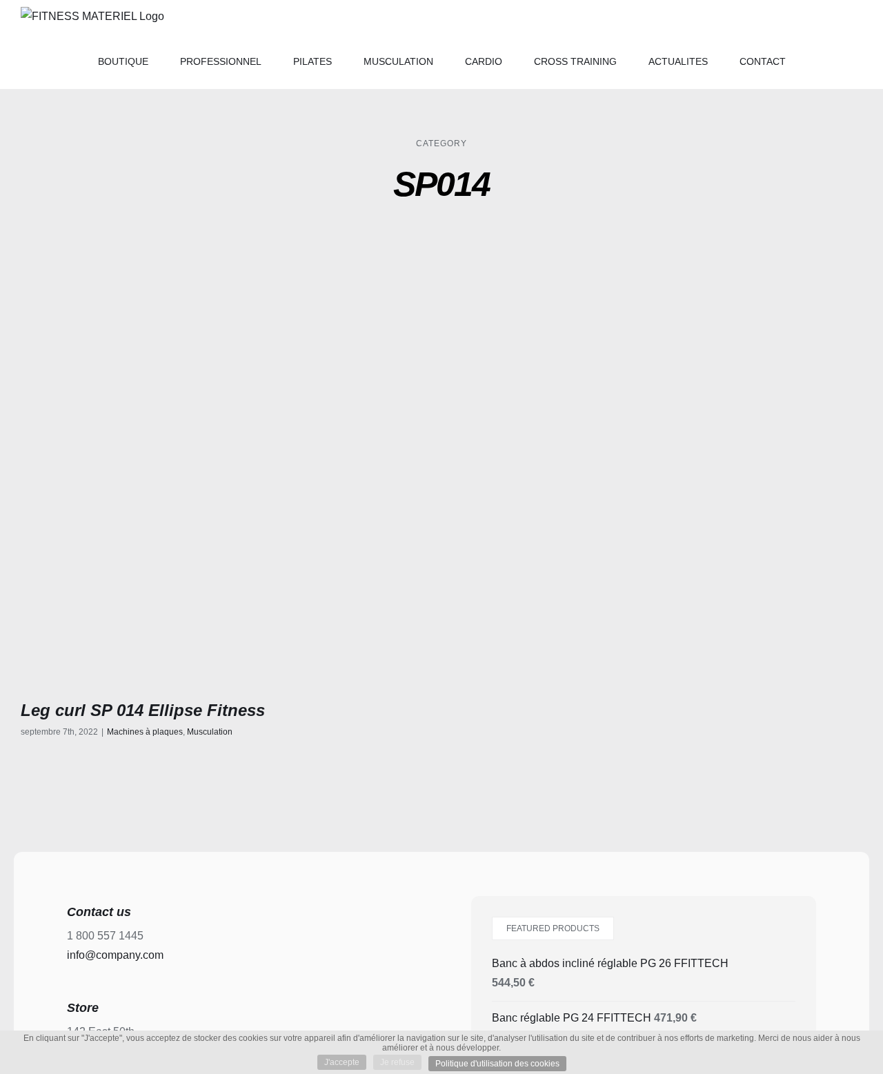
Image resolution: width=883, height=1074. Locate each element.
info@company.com (115, 955)
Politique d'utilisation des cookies (497, 1063)
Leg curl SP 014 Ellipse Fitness (143, 710)
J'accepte (341, 1062)
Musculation (209, 732)
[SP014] (226, 473)
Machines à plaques (145, 732)
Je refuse (397, 1062)
